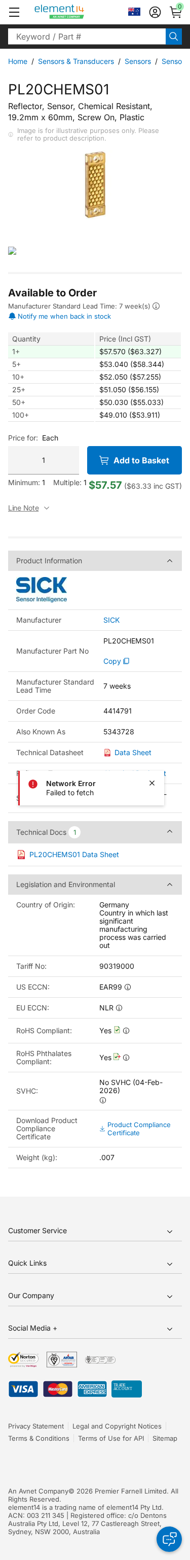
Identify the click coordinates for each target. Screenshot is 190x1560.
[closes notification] (152, 783)
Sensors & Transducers (76, 61)
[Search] (174, 36)
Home (17, 61)
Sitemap (165, 1438)
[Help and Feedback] (169, 1539)
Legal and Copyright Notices (117, 1426)
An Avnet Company (38, 1491)
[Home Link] (78, 12)
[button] (14, 12)
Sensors (138, 61)
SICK (111, 620)
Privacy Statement (36, 1426)
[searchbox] (87, 36)
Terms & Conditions (38, 1438)
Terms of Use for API (111, 1438)
